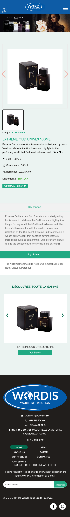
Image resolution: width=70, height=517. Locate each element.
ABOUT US (19, 452)
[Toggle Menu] (65, 9)
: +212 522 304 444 (36, 420)
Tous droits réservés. (41, 498)
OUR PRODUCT (19, 457)
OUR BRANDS (19, 461)
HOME (19, 447)
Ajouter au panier (13, 185)
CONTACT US (43, 456)
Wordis (25, 498)
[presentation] (7, 314)
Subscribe (60, 485)
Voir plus (58, 152)
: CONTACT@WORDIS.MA (36, 415)
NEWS (44, 447)
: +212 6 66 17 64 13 (36, 425)
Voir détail (35, 352)
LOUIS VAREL (19, 132)
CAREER (44, 452)
